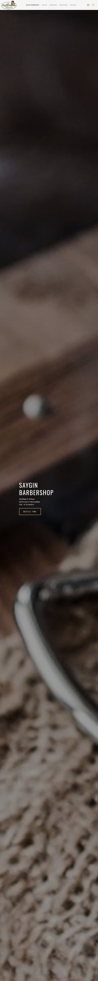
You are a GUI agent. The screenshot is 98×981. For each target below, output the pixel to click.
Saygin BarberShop (32, 5)
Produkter (63, 5)
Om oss (44, 5)
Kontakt (73, 5)
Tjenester (53, 5)
